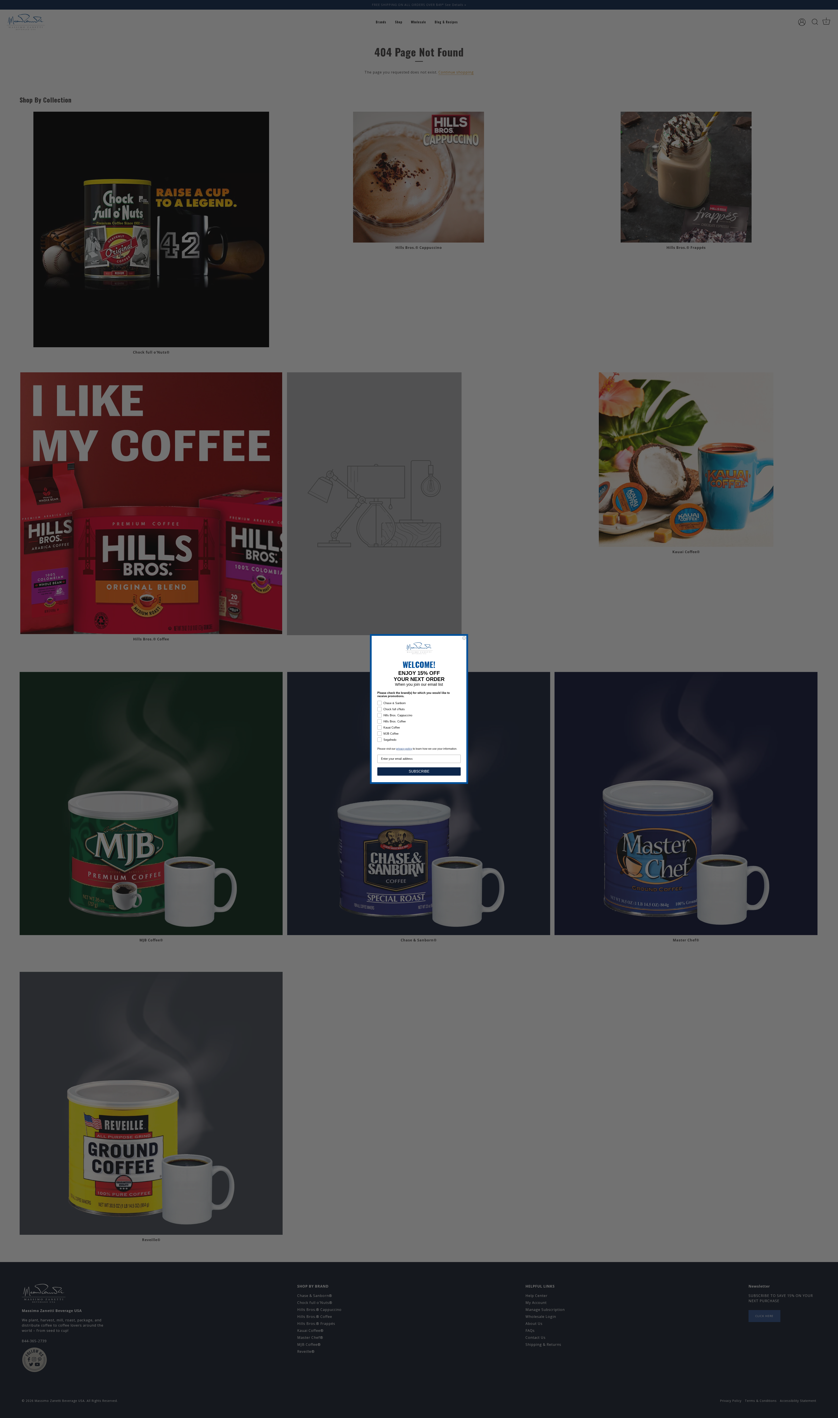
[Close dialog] (464, 638)
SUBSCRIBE (419, 771)
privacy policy (404, 748)
